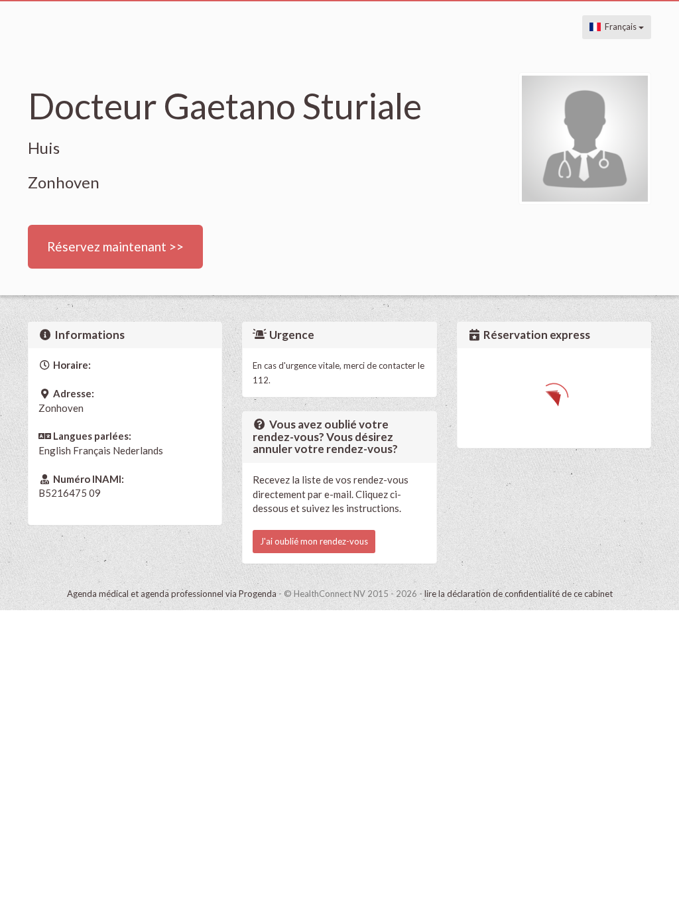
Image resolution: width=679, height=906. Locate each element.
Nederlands (138, 450)
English (54, 450)
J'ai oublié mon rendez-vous (314, 541)
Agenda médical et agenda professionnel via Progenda (172, 593)
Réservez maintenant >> (115, 246)
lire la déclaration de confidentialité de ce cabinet (518, 593)
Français (620, 26)
